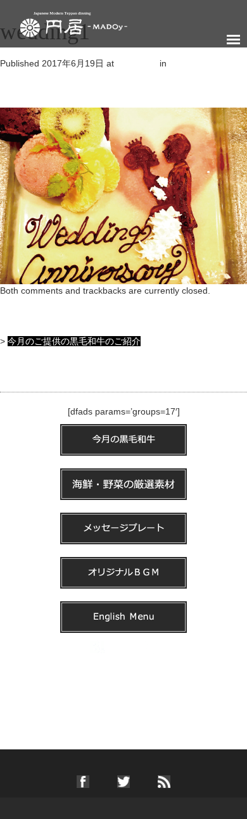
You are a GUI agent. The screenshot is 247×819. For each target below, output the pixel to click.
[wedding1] (123, 195)
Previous (23, 89)
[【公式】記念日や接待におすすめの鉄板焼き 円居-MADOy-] (73, 21)
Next (15, 101)
